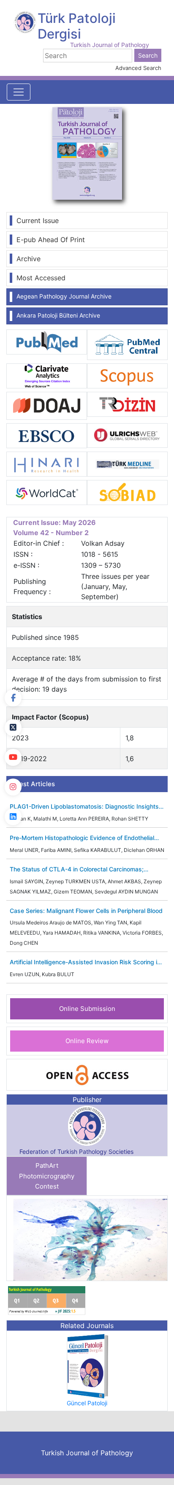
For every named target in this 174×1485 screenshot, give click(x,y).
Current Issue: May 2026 (54, 522)
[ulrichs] (127, 434)
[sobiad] (127, 492)
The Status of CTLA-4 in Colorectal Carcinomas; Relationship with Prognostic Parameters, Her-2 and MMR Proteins (82, 869)
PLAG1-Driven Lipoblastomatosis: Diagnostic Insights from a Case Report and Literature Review (84, 806)
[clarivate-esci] (46, 375)
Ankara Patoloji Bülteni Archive (58, 315)
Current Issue (37, 220)
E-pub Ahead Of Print (50, 239)
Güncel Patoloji (87, 1403)
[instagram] (13, 787)
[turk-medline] (127, 463)
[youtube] (13, 757)
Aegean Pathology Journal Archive (63, 296)
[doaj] (46, 405)
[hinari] (46, 463)
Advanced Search (138, 67)
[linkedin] (13, 816)
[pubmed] (46, 341)
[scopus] (127, 375)
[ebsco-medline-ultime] (46, 435)
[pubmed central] (127, 344)
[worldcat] (46, 492)
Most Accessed (40, 278)
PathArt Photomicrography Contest (46, 1175)
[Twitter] (13, 727)
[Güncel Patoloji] (87, 1366)
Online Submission (87, 1009)
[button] (155, 1238)
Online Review (87, 1041)
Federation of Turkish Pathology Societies (76, 1151)
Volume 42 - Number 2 (51, 532)
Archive (28, 258)
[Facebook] (13, 697)
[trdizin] (127, 403)
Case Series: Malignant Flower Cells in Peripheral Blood (86, 910)
